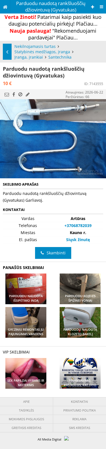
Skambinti (56, 252)
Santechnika (60, 57)
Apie (26, 401)
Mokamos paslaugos (26, 419)
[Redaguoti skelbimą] (27, 94)
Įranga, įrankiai (28, 57)
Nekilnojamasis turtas (35, 46)
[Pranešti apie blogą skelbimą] (20, 94)
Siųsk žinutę (78, 239)
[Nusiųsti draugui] (7, 94)
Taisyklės (26, 410)
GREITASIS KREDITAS (26, 428)
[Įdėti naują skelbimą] (92, 7)
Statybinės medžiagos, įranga (42, 51)
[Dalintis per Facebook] (14, 94)
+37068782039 (78, 225)
